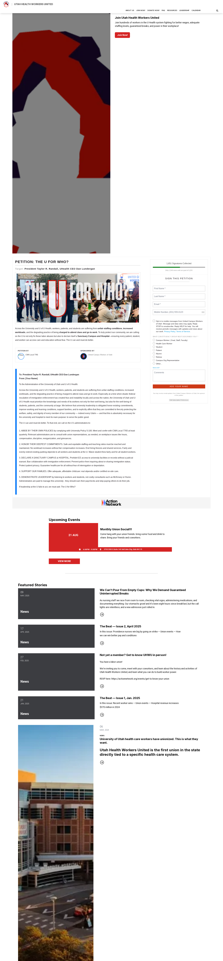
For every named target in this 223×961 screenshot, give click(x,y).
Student (159, 347)
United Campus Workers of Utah (100, 355)
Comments (158, 371)
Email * (157, 302)
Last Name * (159, 295)
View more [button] (64, 561)
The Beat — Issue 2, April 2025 (120, 626)
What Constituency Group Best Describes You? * (175, 337)
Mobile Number (160, 310)
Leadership (184, 10)
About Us (130, 10)
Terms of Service (183, 331)
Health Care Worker (164, 344)
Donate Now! (154, 10)
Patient (159, 350)
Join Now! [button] (122, 35)
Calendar (196, 10)
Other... (159, 364)
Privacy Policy (169, 331)
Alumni (159, 354)
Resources (172, 10)
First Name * (159, 287)
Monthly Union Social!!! (116, 529)
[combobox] (203, 312)
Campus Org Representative (167, 360)
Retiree (159, 357)
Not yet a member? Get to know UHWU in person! (133, 655)
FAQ (163, 10)
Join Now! (140, 10)
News (24, 612)
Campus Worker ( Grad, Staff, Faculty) (172, 340)
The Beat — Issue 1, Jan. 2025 (120, 698)
